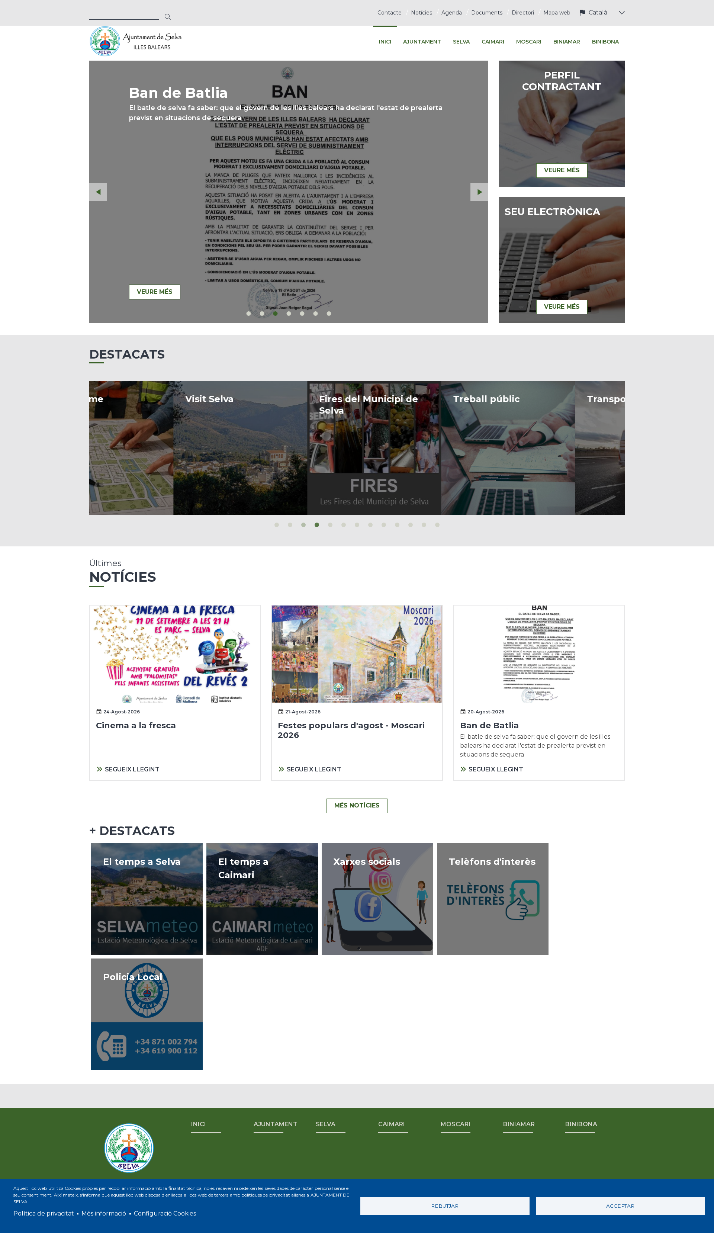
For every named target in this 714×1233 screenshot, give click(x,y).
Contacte (389, 12)
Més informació (103, 1213)
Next (479, 192)
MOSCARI (455, 1124)
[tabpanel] (288, 192)
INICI (198, 1124)
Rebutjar (445, 1206)
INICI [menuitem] (385, 41)
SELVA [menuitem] (461, 41)
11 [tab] (410, 525)
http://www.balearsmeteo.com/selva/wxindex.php (147, 899)
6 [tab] (315, 313)
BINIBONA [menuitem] (605, 41)
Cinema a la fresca (136, 725)
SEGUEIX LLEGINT (132, 769)
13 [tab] (437, 525)
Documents (486, 12)
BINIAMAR (519, 1124)
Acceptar (620, 1206)
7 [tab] (329, 313)
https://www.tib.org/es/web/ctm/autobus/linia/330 (558, 448)
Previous (98, 192)
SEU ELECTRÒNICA (552, 212)
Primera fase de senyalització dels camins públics (283, 101)
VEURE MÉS (155, 291)
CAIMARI (391, 1124)
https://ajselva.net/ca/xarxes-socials (377, 899)
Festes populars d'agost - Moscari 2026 (351, 730)
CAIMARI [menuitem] (493, 41)
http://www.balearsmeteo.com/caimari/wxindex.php (262, 899)
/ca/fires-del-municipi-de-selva (290, 448)
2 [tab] (262, 313)
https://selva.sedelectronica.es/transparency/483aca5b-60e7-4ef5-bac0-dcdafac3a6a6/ (424, 448)
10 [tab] (397, 525)
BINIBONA (581, 1124)
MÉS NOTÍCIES (357, 805)
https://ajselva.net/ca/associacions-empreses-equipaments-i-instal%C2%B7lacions (493, 899)
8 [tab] (370, 525)
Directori (523, 12)
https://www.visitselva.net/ (156, 448)
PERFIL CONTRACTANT (561, 81)
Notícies (421, 12)
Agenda (451, 12)
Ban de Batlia (489, 725)
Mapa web (556, 12)
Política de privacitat (43, 1213)
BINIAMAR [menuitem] (566, 41)
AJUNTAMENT (276, 1124)
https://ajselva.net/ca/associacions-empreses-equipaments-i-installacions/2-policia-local (147, 1014)
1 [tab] (249, 313)
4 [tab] (289, 313)
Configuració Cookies (165, 1213)
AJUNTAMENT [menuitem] (422, 41)
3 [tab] (275, 313)
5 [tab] (302, 313)
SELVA (325, 1124)
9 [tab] (384, 525)
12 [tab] (424, 525)
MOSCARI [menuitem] (528, 41)
